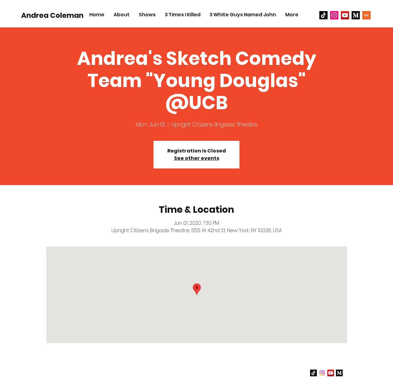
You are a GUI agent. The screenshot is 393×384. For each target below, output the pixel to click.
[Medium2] (356, 15)
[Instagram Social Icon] (334, 15)
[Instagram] (322, 373)
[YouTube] (345, 15)
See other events (196, 158)
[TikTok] (323, 15)
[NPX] (366, 15)
